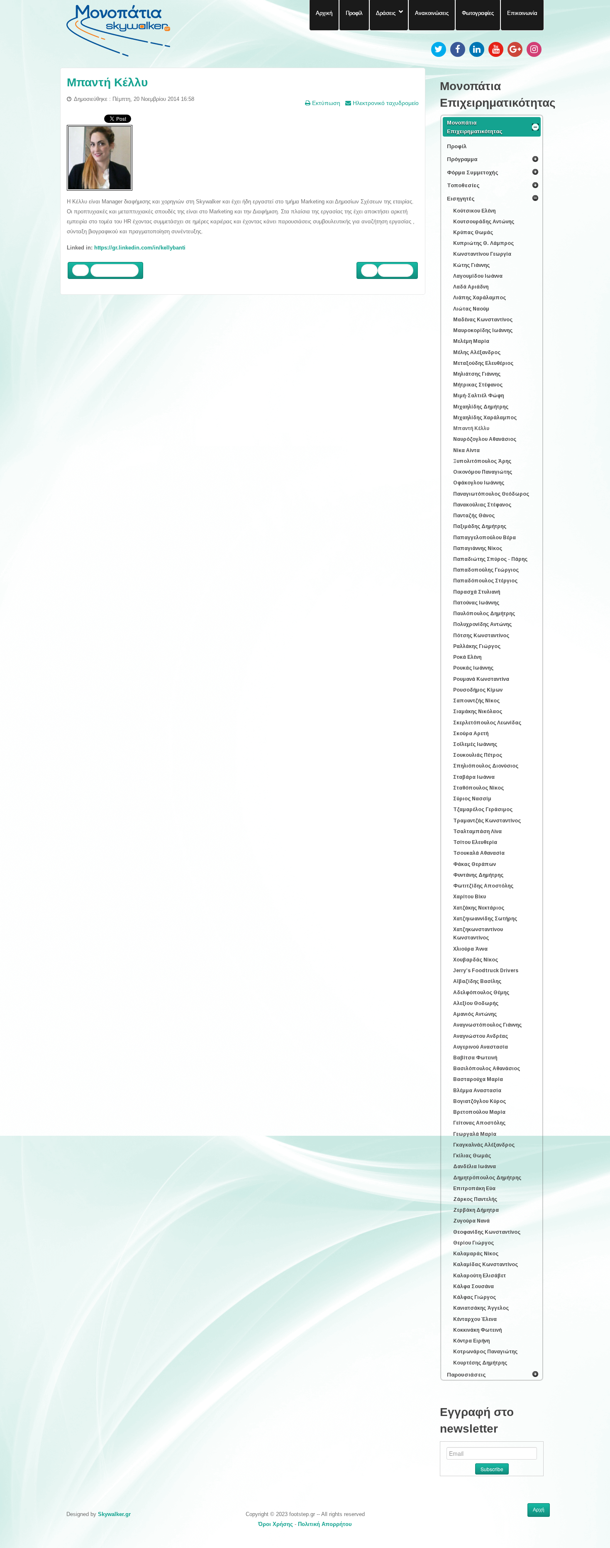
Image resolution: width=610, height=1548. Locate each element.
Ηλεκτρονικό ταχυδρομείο (385, 103)
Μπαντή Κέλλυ (107, 82)
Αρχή (538, 1510)
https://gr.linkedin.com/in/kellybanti (139, 248)
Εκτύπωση (325, 103)
